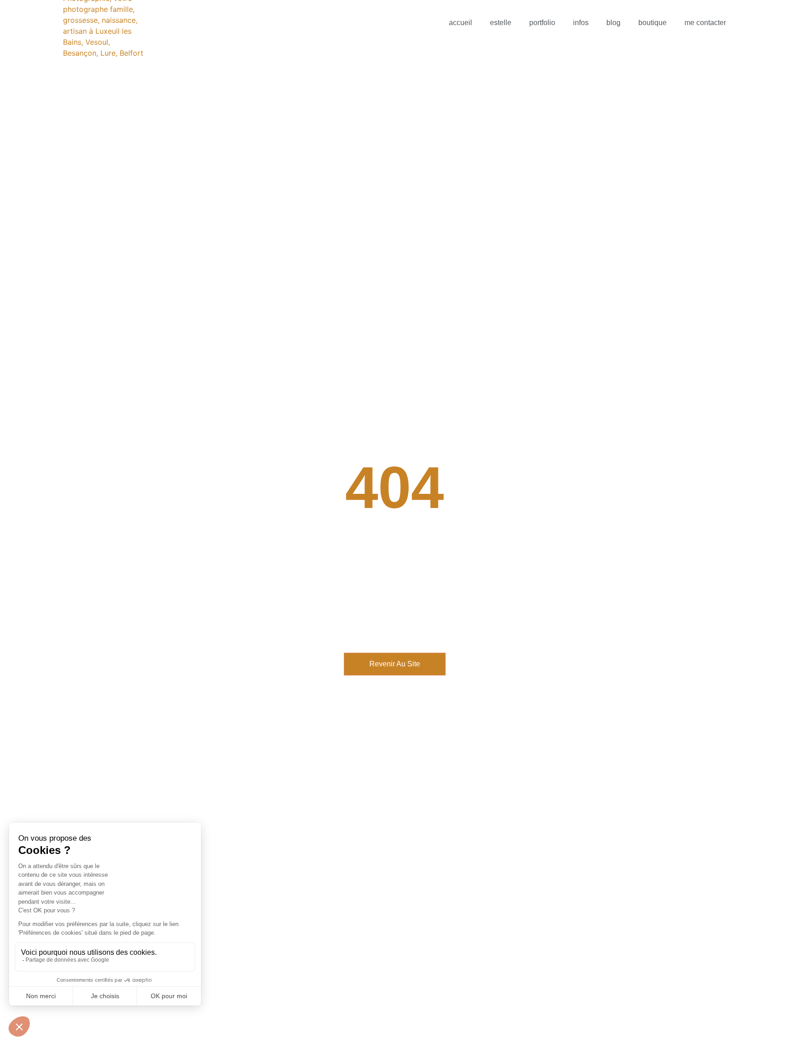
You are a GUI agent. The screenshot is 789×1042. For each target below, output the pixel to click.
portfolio (542, 22)
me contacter (705, 22)
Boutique (652, 22)
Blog (613, 22)
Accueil (460, 22)
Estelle (500, 22)
